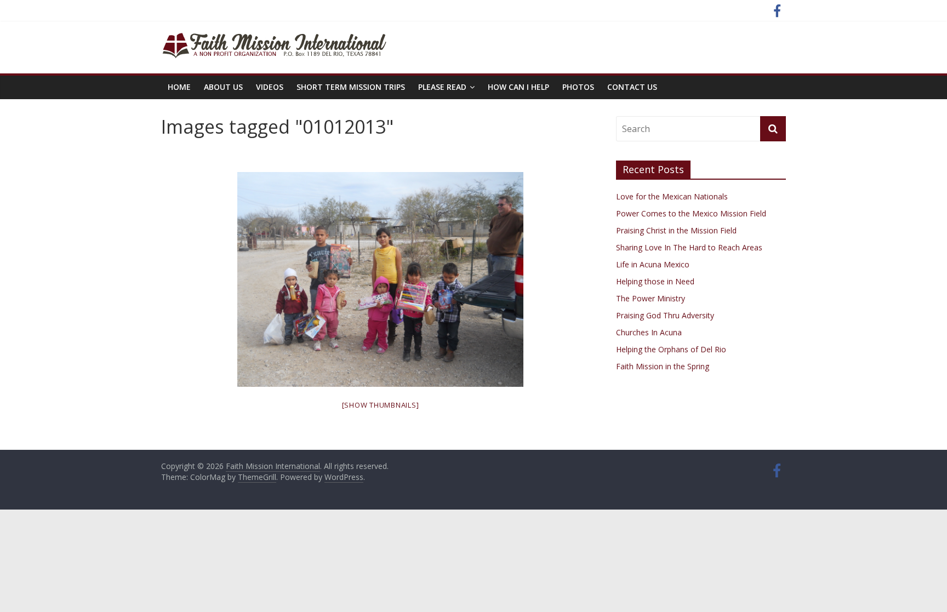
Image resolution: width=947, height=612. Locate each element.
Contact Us (632, 87)
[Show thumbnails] (380, 405)
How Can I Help (518, 87)
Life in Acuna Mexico (652, 264)
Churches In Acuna (649, 332)
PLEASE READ (442, 87)
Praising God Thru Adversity (665, 315)
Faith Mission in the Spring (662, 366)
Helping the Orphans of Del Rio (671, 349)
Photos (578, 87)
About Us (223, 87)
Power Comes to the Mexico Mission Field (691, 213)
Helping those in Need (655, 281)
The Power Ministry (650, 298)
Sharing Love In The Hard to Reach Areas (689, 247)
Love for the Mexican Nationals (672, 196)
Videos (269, 87)
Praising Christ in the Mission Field (676, 230)
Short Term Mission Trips (350, 87)
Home (179, 87)
